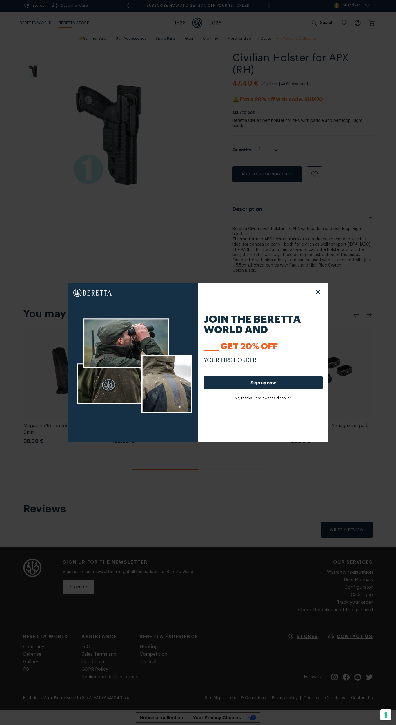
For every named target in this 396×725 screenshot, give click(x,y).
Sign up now (263, 382)
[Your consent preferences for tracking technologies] (385, 714)
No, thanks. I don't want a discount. (263, 398)
